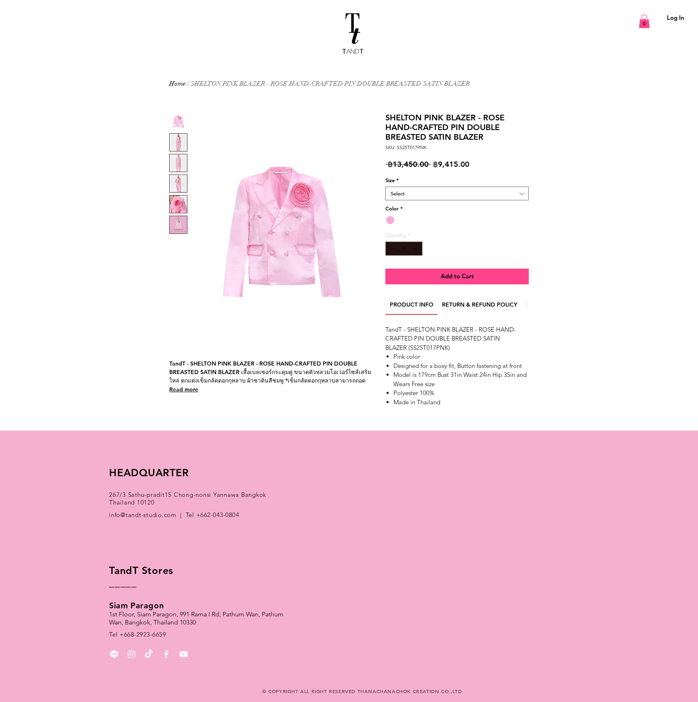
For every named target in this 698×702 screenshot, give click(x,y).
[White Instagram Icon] (131, 654)
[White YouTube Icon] (184, 654)
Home (177, 84)
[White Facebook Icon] (166, 654)
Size (392, 180)
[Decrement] (391, 249)
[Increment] (417, 249)
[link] (411, 304)
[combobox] (457, 193)
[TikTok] (149, 654)
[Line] (114, 654)
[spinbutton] (404, 249)
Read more (183, 389)
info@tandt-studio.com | (147, 515)
